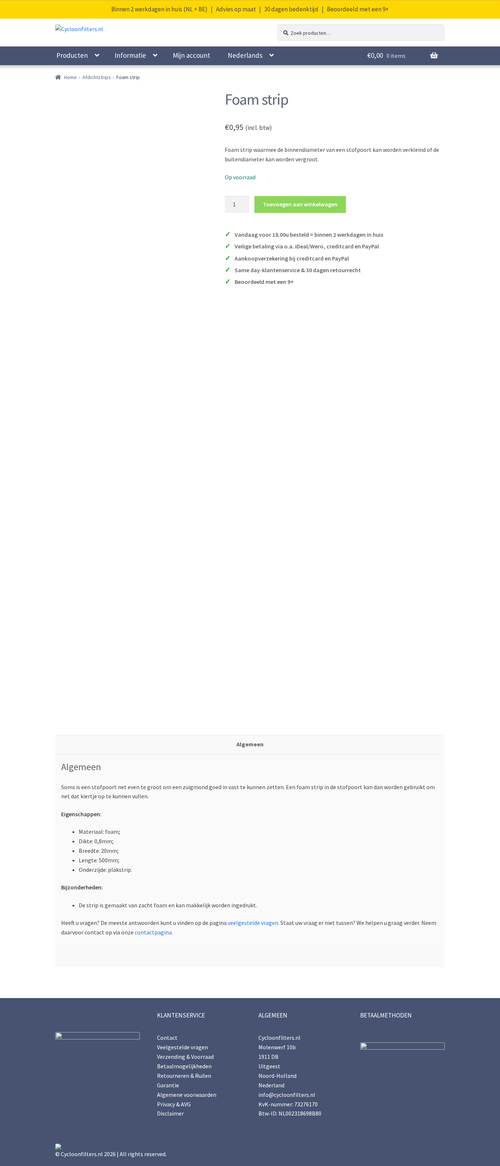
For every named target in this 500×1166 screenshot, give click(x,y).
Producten (72, 55)
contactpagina (153, 932)
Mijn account (191, 55)
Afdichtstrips (96, 77)
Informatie (130, 55)
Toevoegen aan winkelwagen (300, 204)
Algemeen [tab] (250, 744)
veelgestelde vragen (253, 922)
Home (70, 77)
